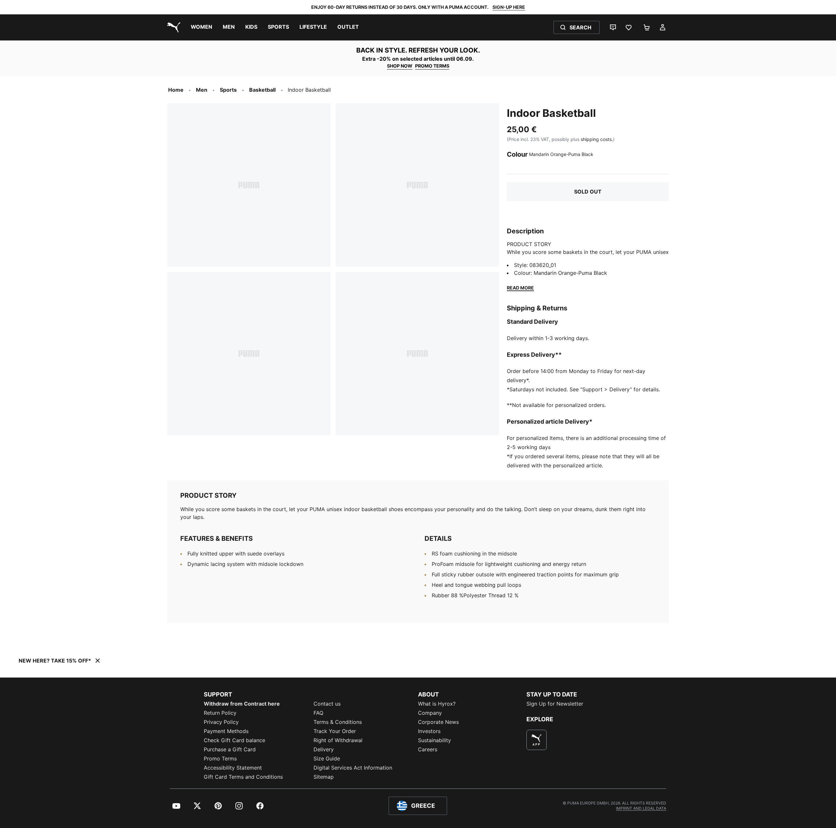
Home (176, 89)
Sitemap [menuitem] (324, 776)
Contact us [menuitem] (327, 703)
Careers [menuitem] (427, 749)
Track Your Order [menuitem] (335, 731)
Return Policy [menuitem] (220, 713)
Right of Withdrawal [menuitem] (338, 740)
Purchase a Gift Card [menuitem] (230, 749)
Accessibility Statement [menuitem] (233, 767)
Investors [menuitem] (429, 731)
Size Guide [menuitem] (327, 758)
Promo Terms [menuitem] (220, 758)
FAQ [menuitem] (318, 713)
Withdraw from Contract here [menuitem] (242, 703)
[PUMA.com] (172, 27)
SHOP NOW (399, 66)
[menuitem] (201, 27)
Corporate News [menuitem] (438, 722)
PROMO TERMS (432, 66)
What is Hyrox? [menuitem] (437, 703)
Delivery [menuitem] (324, 749)
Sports (228, 89)
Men (201, 89)
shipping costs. (597, 139)
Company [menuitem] (430, 713)
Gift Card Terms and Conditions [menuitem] (243, 776)
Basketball (262, 89)
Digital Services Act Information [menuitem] (353, 767)
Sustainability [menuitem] (434, 740)
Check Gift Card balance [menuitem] (234, 740)
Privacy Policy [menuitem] (221, 722)
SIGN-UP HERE (508, 7)
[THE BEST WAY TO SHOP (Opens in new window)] (536, 740)
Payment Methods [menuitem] (226, 731)
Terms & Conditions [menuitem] (338, 722)
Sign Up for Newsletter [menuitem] (554, 703)
